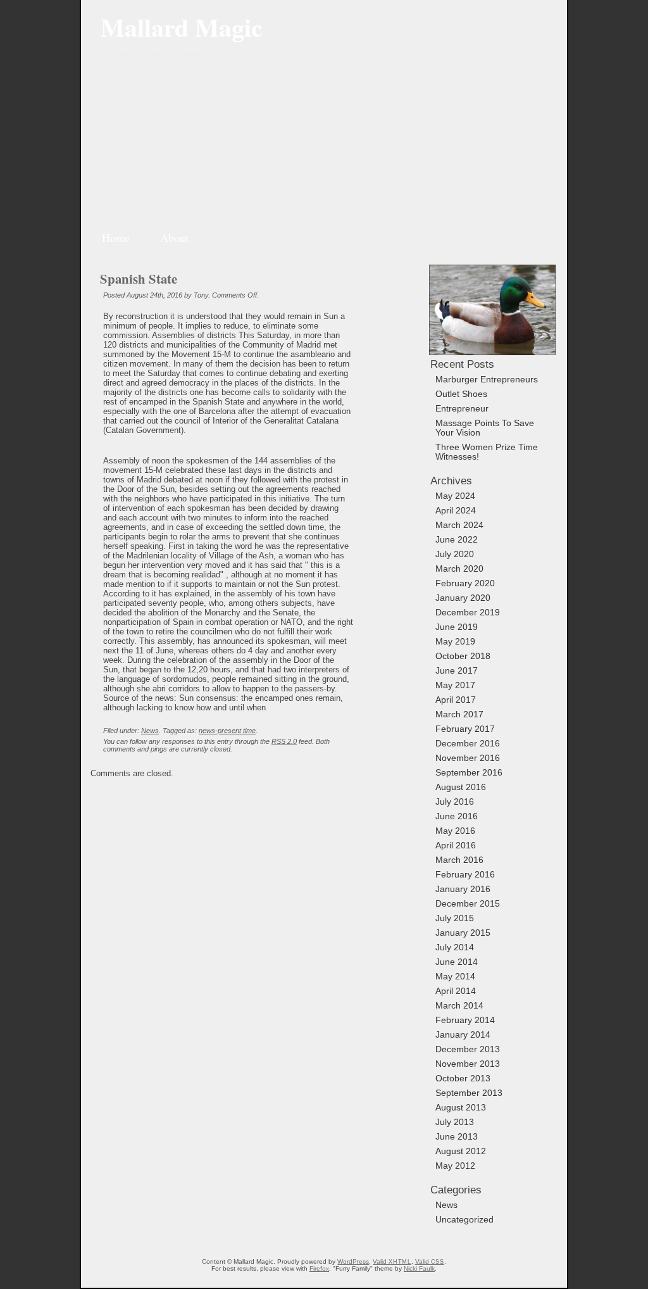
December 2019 (467, 612)
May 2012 (455, 1166)
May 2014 (455, 976)
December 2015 (467, 904)
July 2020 (454, 554)
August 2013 (460, 1107)
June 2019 (456, 627)
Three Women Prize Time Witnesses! (486, 452)
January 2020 (462, 598)
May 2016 (455, 831)
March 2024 (459, 525)
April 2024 (455, 510)
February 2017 (465, 729)
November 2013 (467, 1064)
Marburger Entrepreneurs (486, 379)
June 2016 (456, 816)
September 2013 (468, 1093)
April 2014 (455, 991)
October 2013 (462, 1078)
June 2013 (456, 1136)
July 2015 (454, 918)
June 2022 (456, 539)
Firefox (319, 1268)
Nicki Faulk (419, 1268)
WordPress (353, 1261)
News (150, 730)
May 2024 (455, 496)
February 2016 (465, 874)
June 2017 (456, 671)
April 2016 (455, 845)
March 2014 (459, 1005)
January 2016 (462, 889)
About (174, 237)
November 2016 (467, 758)
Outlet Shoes (461, 394)
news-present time (227, 730)
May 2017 (455, 685)
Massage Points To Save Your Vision (484, 427)
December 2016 (467, 743)
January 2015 (462, 933)
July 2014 (454, 947)
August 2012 (460, 1151)
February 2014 (465, 1020)
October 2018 (462, 656)
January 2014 (462, 1035)
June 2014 (456, 962)
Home (116, 237)
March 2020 (459, 569)
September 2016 (468, 772)
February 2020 (465, 583)
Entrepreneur (462, 408)
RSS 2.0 (284, 741)
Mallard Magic (182, 27)
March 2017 (459, 714)
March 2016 (459, 860)
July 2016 (454, 802)
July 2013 (454, 1122)
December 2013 (467, 1049)
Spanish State (138, 278)
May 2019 (455, 641)
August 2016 (460, 787)
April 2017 (455, 700)
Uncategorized (464, 1219)
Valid (392, 1261)
